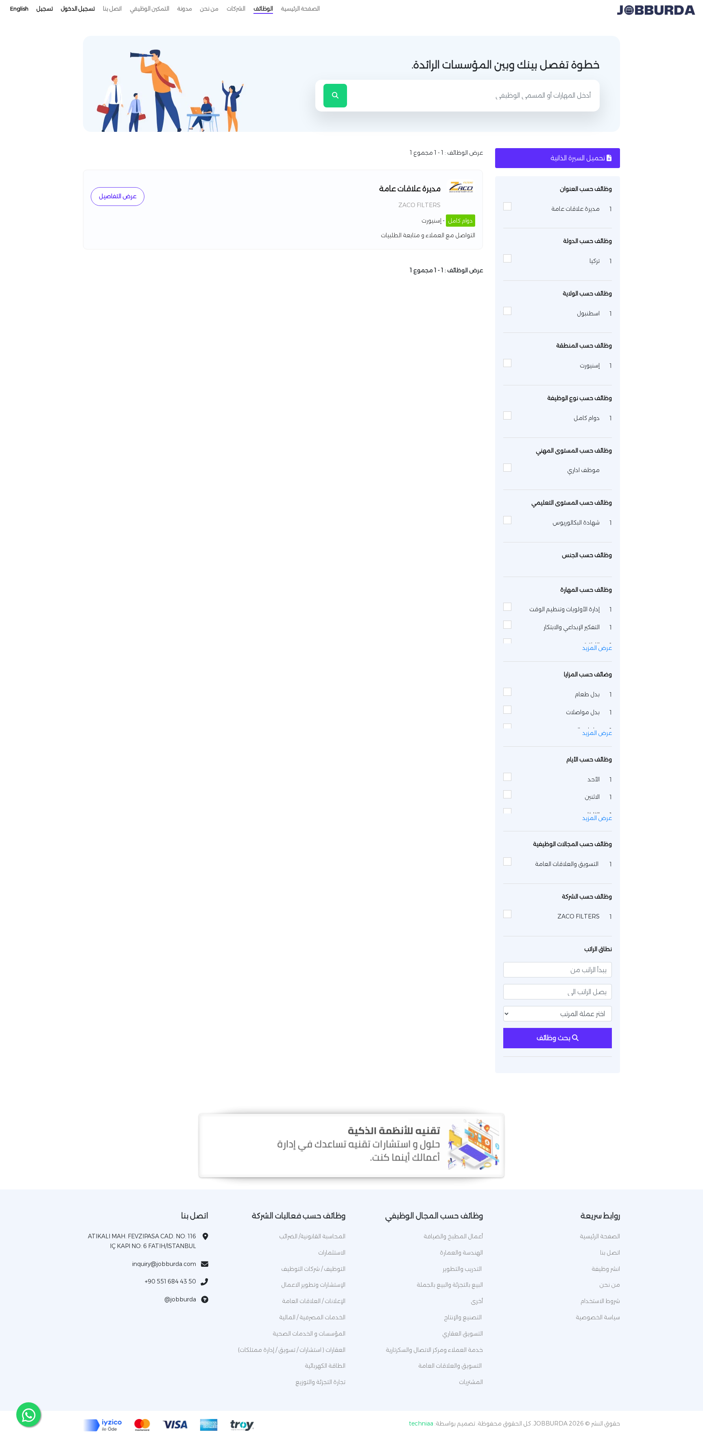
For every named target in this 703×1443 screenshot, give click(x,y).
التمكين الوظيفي (149, 8)
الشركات (236, 8)
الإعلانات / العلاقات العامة (313, 1301)
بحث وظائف (554, 1038)
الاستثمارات (331, 1252)
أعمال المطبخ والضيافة (453, 1236)
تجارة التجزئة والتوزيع (320, 1382)
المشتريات (471, 1382)
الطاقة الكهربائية (325, 1365)
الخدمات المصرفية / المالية (312, 1317)
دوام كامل (460, 220)
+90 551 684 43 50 (170, 1281)
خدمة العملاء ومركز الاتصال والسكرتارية (434, 1349)
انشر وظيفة (606, 1268)
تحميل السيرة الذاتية (578, 158)
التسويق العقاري (462, 1333)
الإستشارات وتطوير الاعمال (313, 1284)
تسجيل (45, 8)
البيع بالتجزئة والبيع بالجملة (450, 1284)
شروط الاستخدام (600, 1301)
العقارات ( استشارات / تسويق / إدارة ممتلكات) (291, 1349)
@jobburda (180, 1299)
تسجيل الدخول (78, 8)
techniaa (421, 1423)
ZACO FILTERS (419, 205)
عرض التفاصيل (117, 196)
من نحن (209, 8)
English (19, 8)
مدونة (184, 8)
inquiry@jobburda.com (164, 1264)
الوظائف (263, 8)
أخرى (477, 1301)
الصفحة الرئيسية (300, 8)
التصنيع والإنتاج (463, 1317)
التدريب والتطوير (463, 1268)
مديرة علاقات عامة (410, 188)
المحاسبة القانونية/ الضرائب (312, 1236)
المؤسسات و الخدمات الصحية (309, 1333)
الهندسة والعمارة (461, 1252)
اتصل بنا (112, 8)
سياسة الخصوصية (598, 1317)
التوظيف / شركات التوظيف (313, 1268)
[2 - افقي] (351, 1168)
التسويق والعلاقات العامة (450, 1365)
